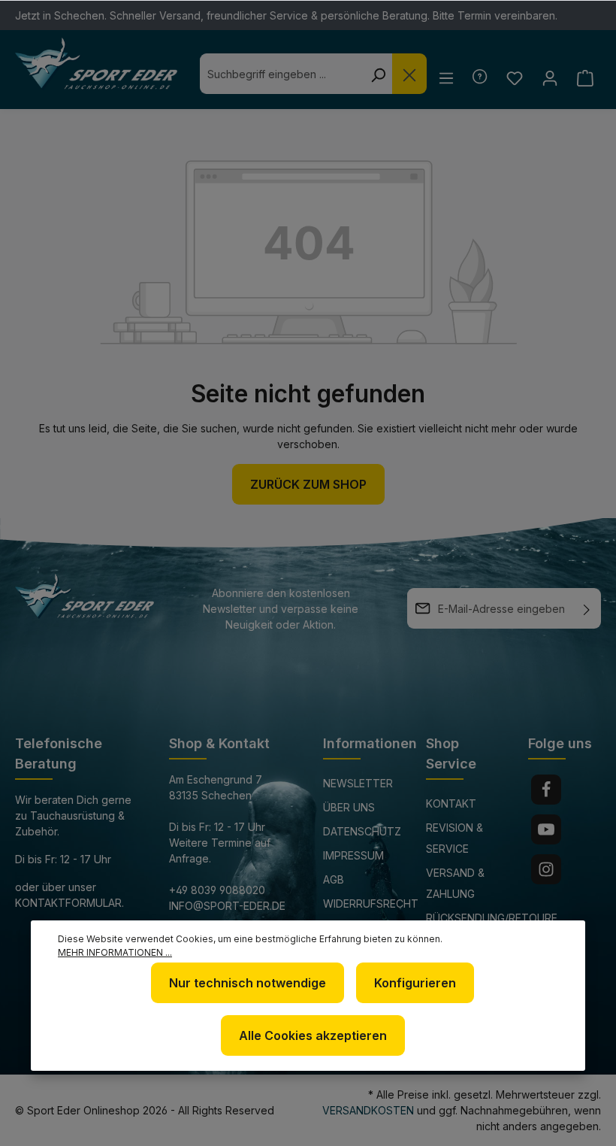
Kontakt (451, 803)
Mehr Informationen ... (115, 952)
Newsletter (358, 783)
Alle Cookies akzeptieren (313, 1035)
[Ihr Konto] (549, 78)
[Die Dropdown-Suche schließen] (409, 73)
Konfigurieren (415, 982)
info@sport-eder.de (227, 905)
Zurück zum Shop (308, 484)
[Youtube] (546, 829)
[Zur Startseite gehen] (96, 64)
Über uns (349, 807)
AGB (333, 879)
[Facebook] (546, 790)
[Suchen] (378, 73)
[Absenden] (586, 608)
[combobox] (282, 73)
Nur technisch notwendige (247, 982)
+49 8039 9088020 (217, 890)
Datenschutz (362, 831)
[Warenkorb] (585, 78)
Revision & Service (454, 838)
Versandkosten (368, 1110)
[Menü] (446, 78)
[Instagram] (546, 869)
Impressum (353, 855)
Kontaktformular (68, 902)
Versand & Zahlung (455, 883)
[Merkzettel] (514, 78)
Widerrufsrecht (370, 903)
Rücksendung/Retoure (491, 917)
